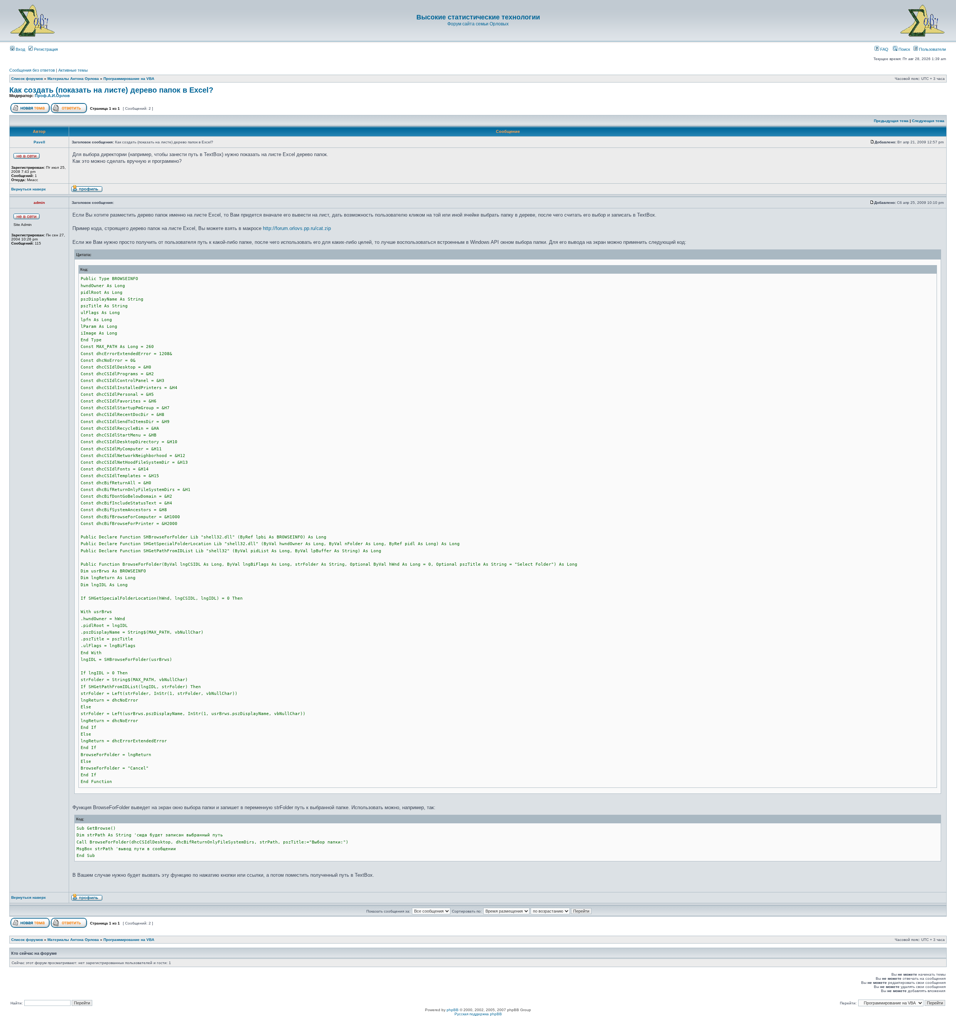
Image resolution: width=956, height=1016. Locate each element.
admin (39, 203)
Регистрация (45, 49)
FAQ (883, 49)
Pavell (39, 142)
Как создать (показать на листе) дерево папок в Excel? (111, 90)
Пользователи (932, 49)
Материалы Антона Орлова (73, 79)
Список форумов (27, 79)
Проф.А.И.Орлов (52, 95)
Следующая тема (928, 121)
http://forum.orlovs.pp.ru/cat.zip (297, 228)
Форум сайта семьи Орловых (478, 24)
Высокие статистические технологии (478, 17)
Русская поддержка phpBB (478, 1014)
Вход (20, 49)
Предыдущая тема (891, 121)
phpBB (453, 1010)
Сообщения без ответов (32, 70)
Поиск (903, 49)
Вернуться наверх (28, 189)
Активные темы (73, 70)
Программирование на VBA (128, 79)
